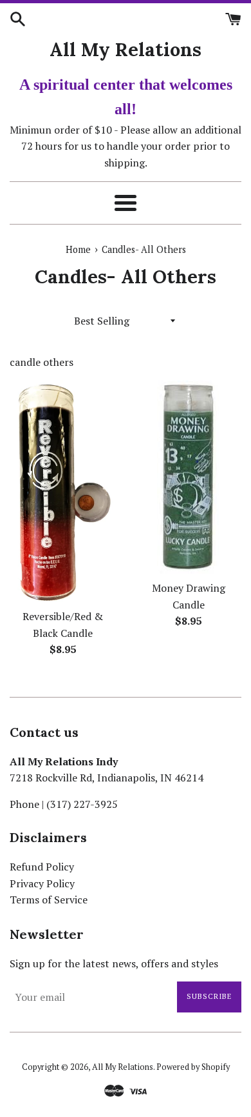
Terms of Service (49, 899)
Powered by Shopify (193, 1067)
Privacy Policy (42, 883)
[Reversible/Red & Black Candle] (63, 491)
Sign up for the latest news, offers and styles (114, 963)
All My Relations (125, 49)
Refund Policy (42, 867)
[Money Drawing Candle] (188, 477)
